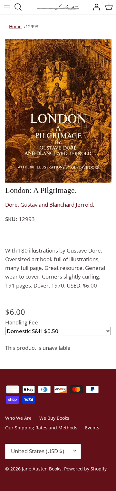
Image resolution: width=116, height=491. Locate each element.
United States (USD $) (37, 451)
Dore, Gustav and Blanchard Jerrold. (49, 204)
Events (92, 428)
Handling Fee (21, 322)
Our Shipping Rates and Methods (41, 428)
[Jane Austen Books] (58, 7)
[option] (58, 111)
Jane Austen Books (42, 469)
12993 (31, 26)
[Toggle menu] (7, 7)
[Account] (95, 7)
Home (15, 26)
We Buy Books (54, 418)
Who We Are (18, 418)
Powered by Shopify (85, 469)
